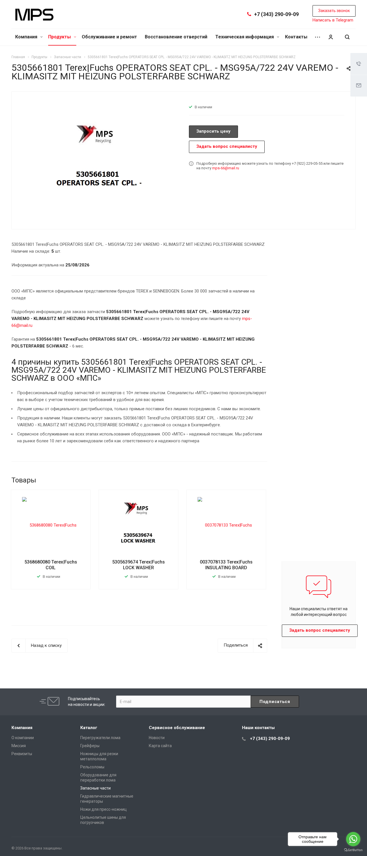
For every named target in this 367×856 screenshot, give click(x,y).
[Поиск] (347, 37)
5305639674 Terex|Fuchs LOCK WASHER (138, 564)
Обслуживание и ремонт (109, 37)
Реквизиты (21, 753)
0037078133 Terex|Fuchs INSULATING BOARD (226, 564)
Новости (157, 737)
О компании (22, 737)
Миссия (18, 745)
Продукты (60, 37)
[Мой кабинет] (330, 37)
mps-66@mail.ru (225, 168)
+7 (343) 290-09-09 (276, 14)
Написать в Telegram (333, 20)
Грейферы (89, 745)
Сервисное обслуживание (177, 727)
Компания (26, 37)
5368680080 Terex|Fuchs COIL (50, 564)
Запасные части (95, 788)
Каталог (88, 727)
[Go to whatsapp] (353, 839)
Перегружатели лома (100, 737)
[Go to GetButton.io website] (353, 850)
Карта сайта (160, 745)
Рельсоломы (92, 767)
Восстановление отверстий (176, 37)
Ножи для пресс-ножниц (103, 809)
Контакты (296, 37)
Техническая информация (245, 37)
